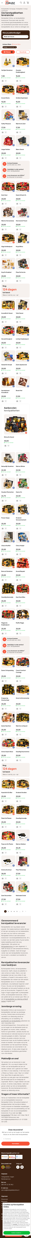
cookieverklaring (7, 1222)
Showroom (4, 1199)
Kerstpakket (19, 8)
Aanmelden (15, 1143)
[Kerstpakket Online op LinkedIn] (22, 1167)
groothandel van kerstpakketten (11, 1021)
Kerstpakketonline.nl (7, 946)
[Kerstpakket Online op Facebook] (18, 1167)
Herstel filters (16, 44)
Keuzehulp (23, 52)
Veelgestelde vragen (7, 1177)
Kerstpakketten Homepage (8, 8)
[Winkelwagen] (28, 2)
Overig (25, 8)
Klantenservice (5, 1179)
